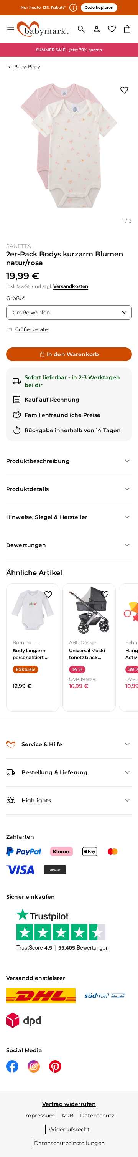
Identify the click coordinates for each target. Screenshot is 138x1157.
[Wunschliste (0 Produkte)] (112, 29)
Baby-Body (27, 66)
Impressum (39, 1115)
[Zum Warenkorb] (127, 29)
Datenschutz (97, 1115)
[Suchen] (81, 29)
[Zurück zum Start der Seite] (124, 1103)
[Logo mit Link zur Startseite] (43, 29)
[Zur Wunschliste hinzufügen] (124, 90)
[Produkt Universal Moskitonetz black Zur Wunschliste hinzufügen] (104, 594)
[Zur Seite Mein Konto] (96, 29)
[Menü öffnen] (10, 29)
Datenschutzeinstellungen (69, 1143)
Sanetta (18, 246)
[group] (69, 145)
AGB (67, 1115)
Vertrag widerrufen (69, 1104)
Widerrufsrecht (69, 1129)
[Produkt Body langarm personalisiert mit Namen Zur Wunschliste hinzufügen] (48, 594)
